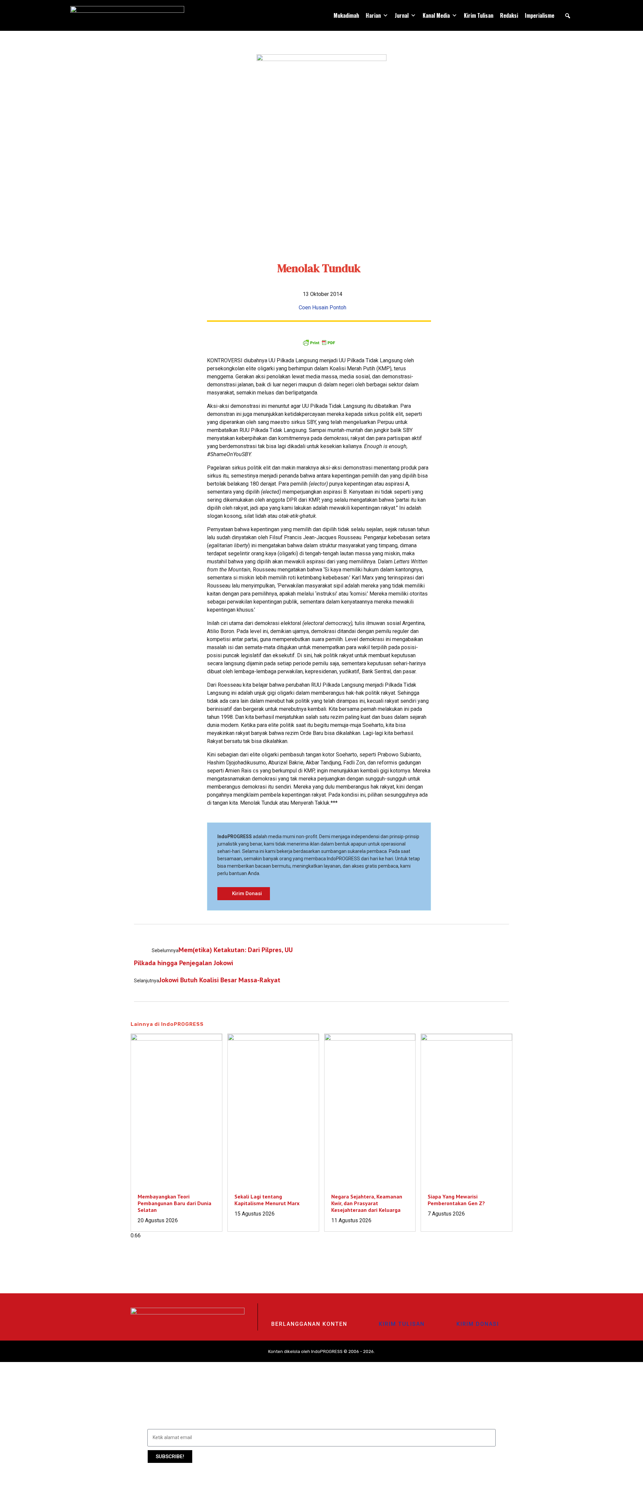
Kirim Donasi (477, 1324)
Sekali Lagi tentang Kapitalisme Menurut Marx (266, 1199)
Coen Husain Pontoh (322, 307)
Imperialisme (539, 15)
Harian (373, 15)
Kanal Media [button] (436, 15)
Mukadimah (346, 15)
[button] (568, 16)
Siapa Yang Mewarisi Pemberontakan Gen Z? (456, 1199)
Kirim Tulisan (478, 15)
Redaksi (509, 15)
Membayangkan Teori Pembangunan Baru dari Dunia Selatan (174, 1203)
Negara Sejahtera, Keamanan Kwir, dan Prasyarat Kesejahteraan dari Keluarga (366, 1203)
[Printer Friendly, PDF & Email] (319, 342)
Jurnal (402, 15)
